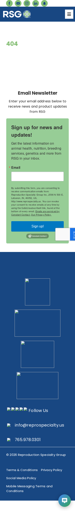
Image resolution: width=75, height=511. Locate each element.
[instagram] (27, 3)
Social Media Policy (21, 478)
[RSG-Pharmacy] (37, 342)
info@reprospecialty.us (39, 425)
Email (15, 167)
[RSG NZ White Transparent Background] (37, 373)
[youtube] (18, 3)
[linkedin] (35, 3)
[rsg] (17, 12)
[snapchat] (44, 3)
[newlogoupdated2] (37, 280)
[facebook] (9, 3)
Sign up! (37, 226)
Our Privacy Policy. (41, 214)
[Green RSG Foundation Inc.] (37, 311)
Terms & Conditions (22, 470)
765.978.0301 (28, 440)
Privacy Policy (51, 470)
